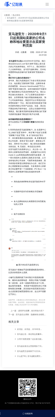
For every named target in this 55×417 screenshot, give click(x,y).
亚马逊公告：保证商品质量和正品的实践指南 (30, 334)
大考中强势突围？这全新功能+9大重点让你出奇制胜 (30, 339)
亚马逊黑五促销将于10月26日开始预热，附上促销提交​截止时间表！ (30, 351)
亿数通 (7, 15)
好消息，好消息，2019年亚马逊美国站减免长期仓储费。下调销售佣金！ (30, 329)
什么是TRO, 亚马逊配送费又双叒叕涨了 (30, 356)
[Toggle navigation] (47, 4)
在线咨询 (29, 413)
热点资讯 (16, 15)
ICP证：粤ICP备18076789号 (40, 403)
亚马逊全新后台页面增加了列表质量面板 (30, 346)
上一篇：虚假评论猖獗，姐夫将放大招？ (27, 310)
